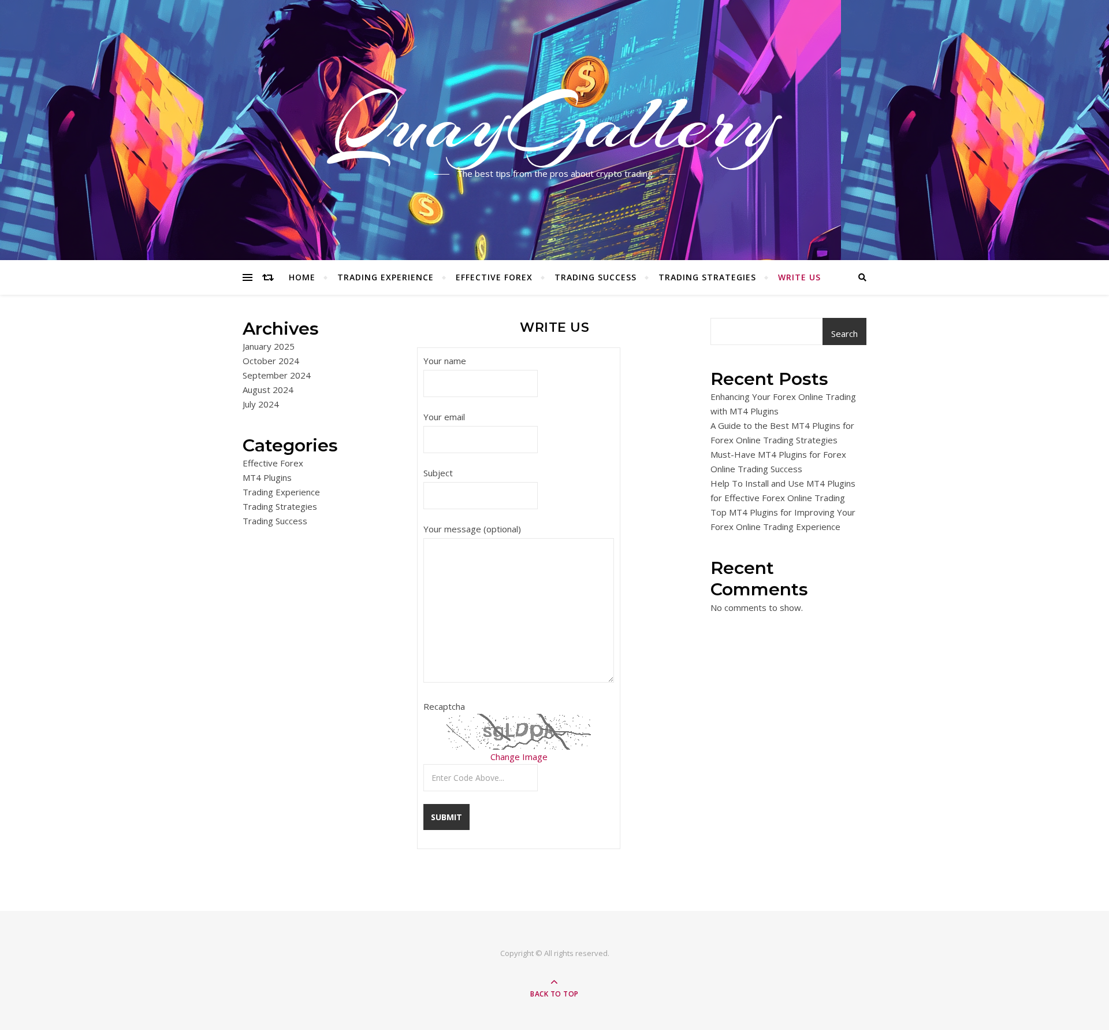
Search (844, 333)
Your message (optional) (472, 529)
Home (302, 277)
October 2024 (271, 360)
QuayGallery (554, 123)
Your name (444, 360)
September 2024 (277, 375)
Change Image (519, 756)
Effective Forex (494, 277)
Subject (438, 473)
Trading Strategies (707, 277)
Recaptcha (444, 706)
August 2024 (268, 389)
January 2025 (269, 346)
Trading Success (595, 277)
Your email (444, 417)
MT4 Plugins (267, 477)
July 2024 (261, 404)
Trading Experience (385, 277)
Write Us (799, 277)
